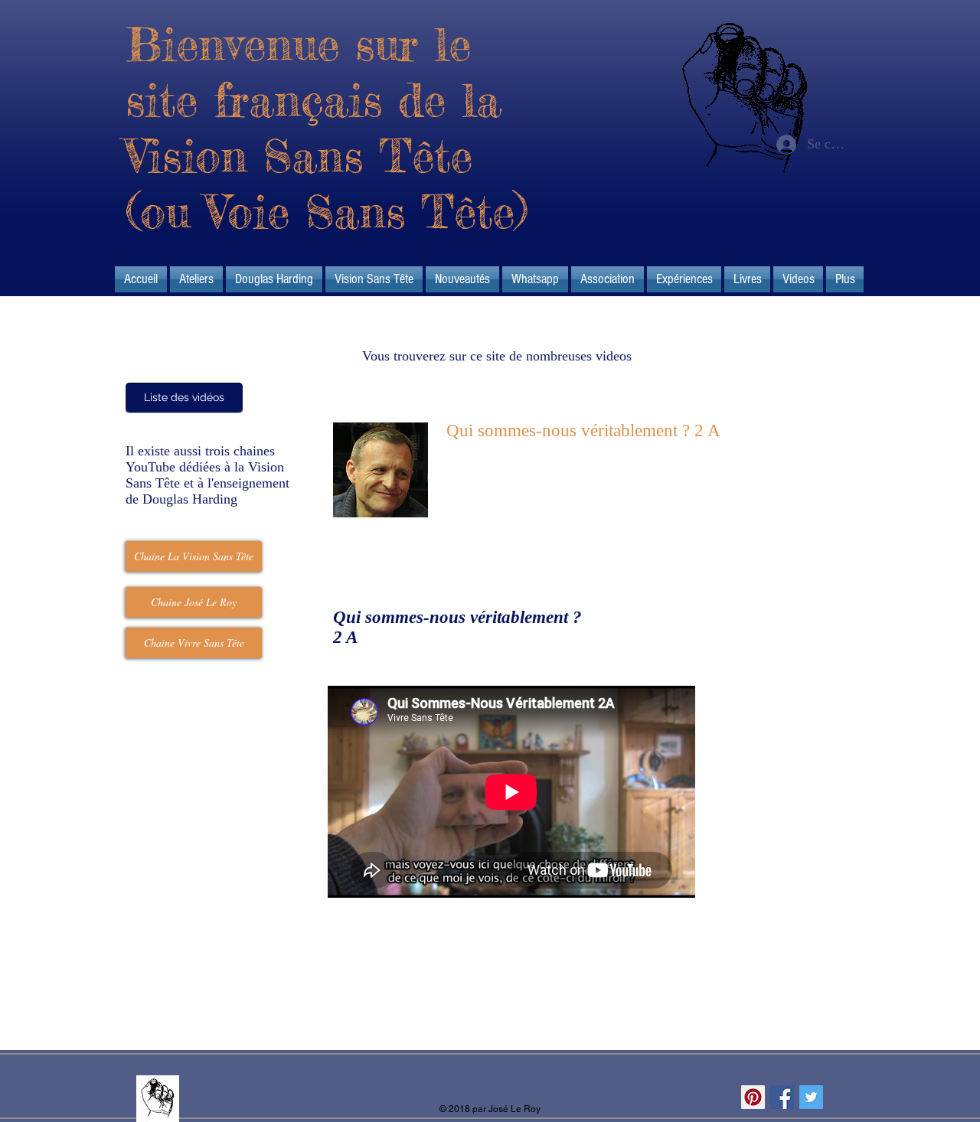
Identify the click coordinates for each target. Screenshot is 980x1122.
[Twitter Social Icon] (811, 1097)
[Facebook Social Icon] (782, 1097)
